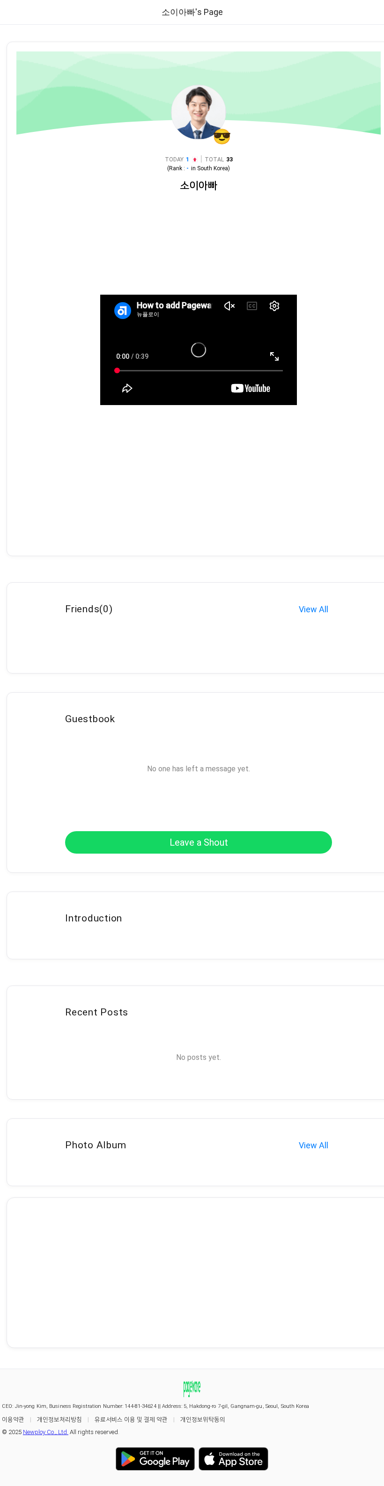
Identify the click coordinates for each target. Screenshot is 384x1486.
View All (313, 609)
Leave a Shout (199, 842)
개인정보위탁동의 (202, 1419)
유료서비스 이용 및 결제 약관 (131, 1419)
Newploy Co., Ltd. (45, 1431)
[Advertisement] (198, 1272)
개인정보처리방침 (59, 1419)
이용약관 (13, 1419)
